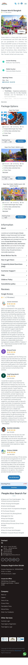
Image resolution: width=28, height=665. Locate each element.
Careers (3, 597)
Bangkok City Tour (7, 516)
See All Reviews (14, 477)
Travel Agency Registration (8, 624)
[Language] (15, 3)
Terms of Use (4, 600)
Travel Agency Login (6, 627)
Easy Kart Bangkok (7, 518)
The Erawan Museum (8, 511)
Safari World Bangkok (8, 506)
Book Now (20, 141)
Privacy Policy (5, 603)
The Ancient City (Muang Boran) (11, 513)
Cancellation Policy (6, 606)
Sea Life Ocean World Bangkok (11, 530)
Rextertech (18, 650)
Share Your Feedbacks (7, 612)
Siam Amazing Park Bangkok (10, 503)
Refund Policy (5, 609)
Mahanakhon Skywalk (8, 521)
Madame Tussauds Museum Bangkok (13, 533)
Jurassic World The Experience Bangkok (14, 508)
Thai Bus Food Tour (8, 528)
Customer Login (5, 621)
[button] (18, 3)
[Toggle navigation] (25, 4)
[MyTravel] (4, 3)
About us (3, 594)
